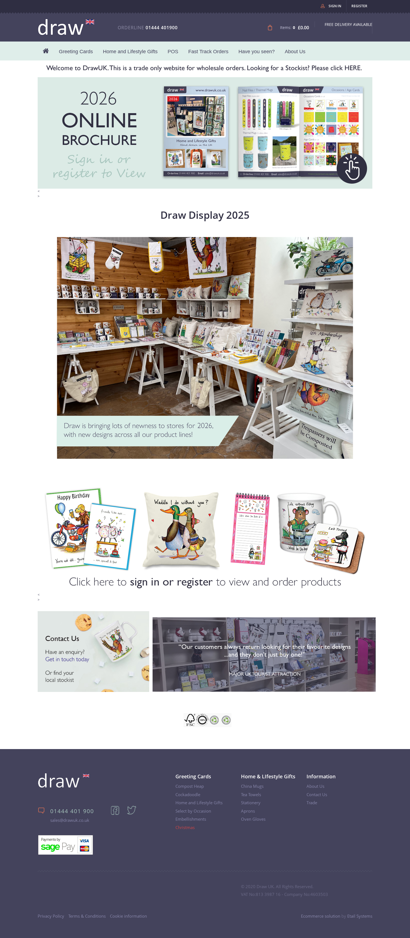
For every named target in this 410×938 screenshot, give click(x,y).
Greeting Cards (76, 51)
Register (359, 6)
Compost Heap (189, 786)
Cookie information (128, 916)
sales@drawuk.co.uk (69, 820)
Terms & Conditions (87, 916)
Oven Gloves (253, 819)
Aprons (248, 811)
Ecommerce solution (320, 916)
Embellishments (190, 819)
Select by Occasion (193, 811)
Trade (312, 802)
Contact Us (317, 794)
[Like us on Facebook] (118, 813)
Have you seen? (256, 51)
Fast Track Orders (208, 51)
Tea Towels (251, 794)
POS (173, 51)
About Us (295, 51)
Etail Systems (359, 916)
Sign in (335, 6)
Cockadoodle (187, 794)
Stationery (251, 802)
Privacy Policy (51, 916)
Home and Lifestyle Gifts (130, 51)
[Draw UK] (63, 786)
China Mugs (252, 786)
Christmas (185, 827)
